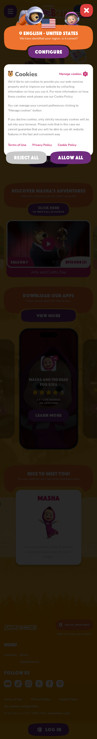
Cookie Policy (67, 145)
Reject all (26, 158)
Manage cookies (70, 74)
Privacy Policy (42, 145)
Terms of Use (17, 145)
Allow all (70, 158)
